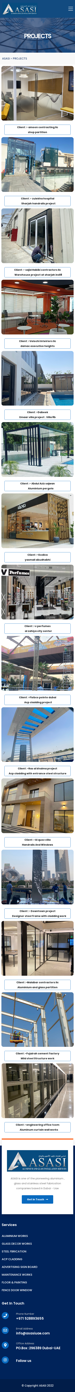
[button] (37, 1199)
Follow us (23, 1360)
